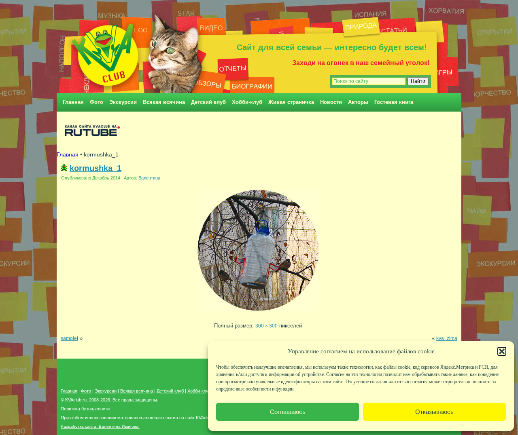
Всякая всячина (164, 102)
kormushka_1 (95, 168)
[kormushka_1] (258, 313)
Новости (331, 102)
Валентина (149, 177)
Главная (73, 102)
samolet (69, 338)
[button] (502, 351)
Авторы (358, 102)
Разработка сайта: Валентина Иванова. (100, 426)
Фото (96, 102)
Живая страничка (291, 102)
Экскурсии (123, 102)
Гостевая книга (393, 102)
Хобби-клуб (247, 102)
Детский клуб (208, 102)
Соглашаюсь (288, 411)
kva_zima (446, 338)
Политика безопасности (85, 408)
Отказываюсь (434, 411)
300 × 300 (266, 325)
